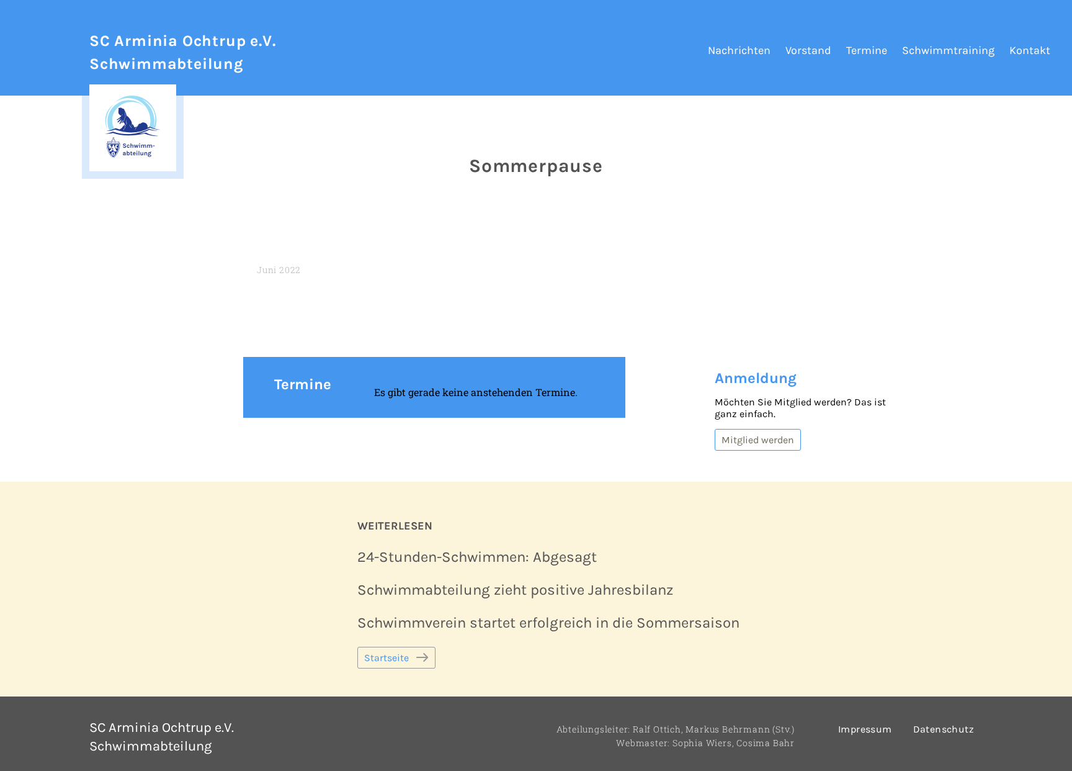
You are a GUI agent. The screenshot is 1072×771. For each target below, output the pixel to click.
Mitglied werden (757, 440)
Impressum (865, 729)
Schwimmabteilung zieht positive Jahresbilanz (515, 589)
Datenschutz (943, 729)
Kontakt (1029, 50)
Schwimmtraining (948, 50)
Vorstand (808, 50)
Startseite (386, 658)
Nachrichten (739, 50)
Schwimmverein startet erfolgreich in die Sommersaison (548, 622)
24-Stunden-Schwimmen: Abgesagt (477, 557)
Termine (866, 50)
